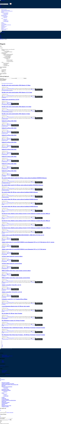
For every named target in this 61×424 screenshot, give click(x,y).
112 (2, 345)
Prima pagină (2, 39)
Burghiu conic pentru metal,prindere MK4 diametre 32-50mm (16, 85)
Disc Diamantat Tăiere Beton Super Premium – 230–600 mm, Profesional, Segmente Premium (23, 334)
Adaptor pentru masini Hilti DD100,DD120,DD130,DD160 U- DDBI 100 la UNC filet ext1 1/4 (23, 235)
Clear (1, 67)
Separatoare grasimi (5, 389)
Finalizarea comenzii (4, 26)
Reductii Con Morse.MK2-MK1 (9, 170)
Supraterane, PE (5, 16)
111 (2, 344)
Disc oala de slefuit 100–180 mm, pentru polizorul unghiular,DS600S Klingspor (20, 192)
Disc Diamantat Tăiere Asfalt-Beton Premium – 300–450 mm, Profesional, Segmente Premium (23, 327)
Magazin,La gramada (4, 9)
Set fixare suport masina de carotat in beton (12, 263)
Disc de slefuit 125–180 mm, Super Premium (12, 313)
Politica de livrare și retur (5, 356)
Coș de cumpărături (4, 370)
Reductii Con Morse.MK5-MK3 (9, 128)
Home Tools (3, 25)
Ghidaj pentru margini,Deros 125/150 (10, 99)
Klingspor (3, 385)
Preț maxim (13, 78)
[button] (9, 102)
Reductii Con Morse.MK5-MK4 (9, 120)
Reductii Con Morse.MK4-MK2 (9, 142)
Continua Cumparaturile (9, 412)
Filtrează (25, 78)
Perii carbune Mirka (6, 21)
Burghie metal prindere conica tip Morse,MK (10, 384)
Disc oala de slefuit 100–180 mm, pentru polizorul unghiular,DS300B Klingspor (20, 206)
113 (2, 346)
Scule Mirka (5, 394)
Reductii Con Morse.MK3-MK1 (9, 163)
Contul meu (3, 23)
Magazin (3, 361)
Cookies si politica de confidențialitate (6, 24)
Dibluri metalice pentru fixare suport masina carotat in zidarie (16, 270)
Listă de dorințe (3, 27)
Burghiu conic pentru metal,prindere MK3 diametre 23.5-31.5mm (17, 92)
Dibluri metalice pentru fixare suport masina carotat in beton (16, 277)
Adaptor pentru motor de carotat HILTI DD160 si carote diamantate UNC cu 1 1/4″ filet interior (24, 249)
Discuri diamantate (6, 13)
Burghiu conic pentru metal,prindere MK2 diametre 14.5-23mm (16, 106)
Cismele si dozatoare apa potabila (6, 10)
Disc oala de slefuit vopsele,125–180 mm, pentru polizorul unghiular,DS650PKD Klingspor (22, 185)
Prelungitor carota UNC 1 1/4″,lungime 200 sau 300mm (14, 299)
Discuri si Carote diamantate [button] (5, 12)
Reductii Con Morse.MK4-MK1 (9, 149)
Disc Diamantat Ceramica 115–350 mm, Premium (13, 320)
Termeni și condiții (4, 29)
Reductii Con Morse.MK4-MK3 (9, 135)
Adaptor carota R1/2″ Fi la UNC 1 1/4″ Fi (11, 284)
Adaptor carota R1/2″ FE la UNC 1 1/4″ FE (12, 292)
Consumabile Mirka (6, 20)
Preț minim (1, 78)
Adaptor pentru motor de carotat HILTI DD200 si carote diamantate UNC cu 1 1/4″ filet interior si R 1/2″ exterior (28, 242)
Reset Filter (3, 80)
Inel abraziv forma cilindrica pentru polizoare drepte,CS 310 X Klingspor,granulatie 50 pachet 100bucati (26, 213)
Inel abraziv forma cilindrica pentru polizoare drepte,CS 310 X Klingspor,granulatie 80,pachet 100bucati (26, 220)
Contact (2, 22)
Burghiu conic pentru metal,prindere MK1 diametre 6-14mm (16, 113)
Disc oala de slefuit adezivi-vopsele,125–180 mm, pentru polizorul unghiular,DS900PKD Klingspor (24, 177)
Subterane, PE (5, 17)
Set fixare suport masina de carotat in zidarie (12, 256)
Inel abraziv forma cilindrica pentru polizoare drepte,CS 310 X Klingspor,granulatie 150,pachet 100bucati (26, 227)
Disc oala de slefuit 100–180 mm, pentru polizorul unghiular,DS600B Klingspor (20, 199)
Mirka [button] (2, 18)
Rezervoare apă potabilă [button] (6, 390)
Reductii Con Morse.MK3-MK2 (9, 156)
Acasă (3, 360)
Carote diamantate (6, 14)
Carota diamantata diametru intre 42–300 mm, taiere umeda (16, 306)
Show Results (4, 67)
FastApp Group (7, 374)
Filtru (1, 80)
